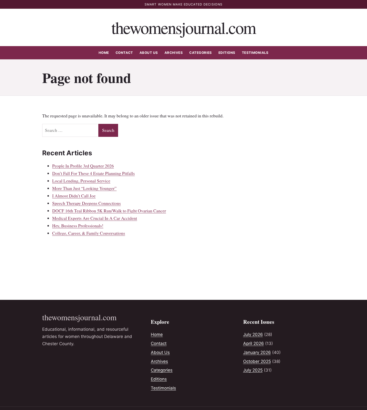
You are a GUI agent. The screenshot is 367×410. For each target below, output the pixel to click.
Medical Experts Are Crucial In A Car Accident (94, 218)
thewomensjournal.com (183, 27)
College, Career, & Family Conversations (88, 233)
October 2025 (257, 361)
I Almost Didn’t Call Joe (74, 196)
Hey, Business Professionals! (77, 226)
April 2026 (253, 343)
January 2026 (257, 352)
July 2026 (253, 334)
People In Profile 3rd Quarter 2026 (83, 166)
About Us (149, 53)
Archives (174, 53)
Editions (226, 53)
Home (104, 53)
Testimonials (255, 53)
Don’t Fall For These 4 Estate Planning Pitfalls (93, 173)
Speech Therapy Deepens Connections (86, 203)
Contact (124, 53)
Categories (200, 53)
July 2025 (253, 370)
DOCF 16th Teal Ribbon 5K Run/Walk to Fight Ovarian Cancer (109, 211)
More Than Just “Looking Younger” (84, 188)
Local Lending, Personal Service (81, 181)
